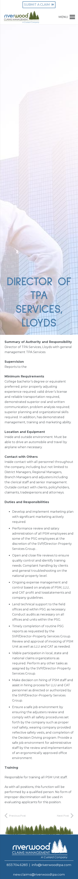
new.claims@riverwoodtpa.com (39, 874)
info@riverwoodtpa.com (51, 865)
